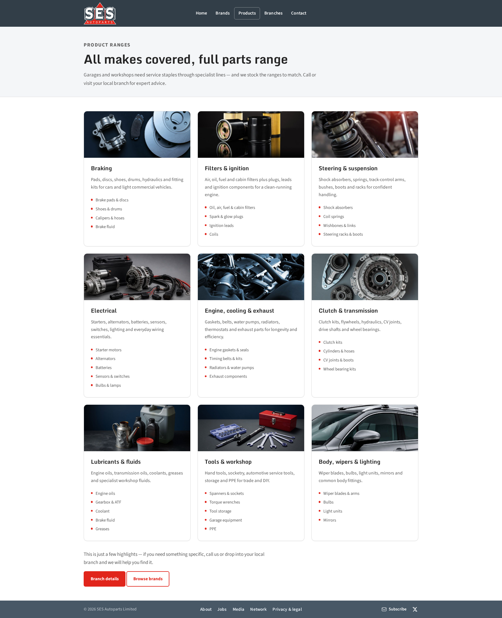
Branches (273, 13)
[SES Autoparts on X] (415, 609)
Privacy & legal (287, 609)
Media (239, 609)
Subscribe (397, 609)
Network (258, 609)
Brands (223, 13)
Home (201, 13)
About (205, 609)
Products (247, 13)
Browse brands (148, 579)
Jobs (222, 609)
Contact (298, 13)
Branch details (105, 579)
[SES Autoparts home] (100, 13)
